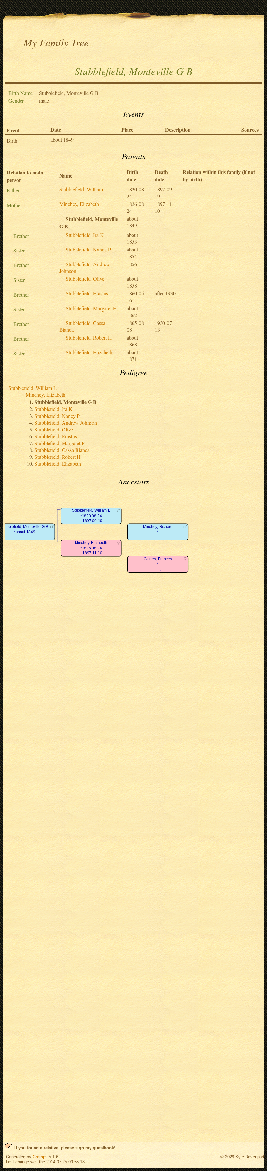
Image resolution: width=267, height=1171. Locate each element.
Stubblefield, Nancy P (88, 249)
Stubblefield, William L (83, 189)
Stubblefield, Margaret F (91, 308)
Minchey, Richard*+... (158, 531)
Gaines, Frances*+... (158, 564)
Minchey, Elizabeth (79, 203)
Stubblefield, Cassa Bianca (62, 449)
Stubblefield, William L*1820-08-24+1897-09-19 (91, 515)
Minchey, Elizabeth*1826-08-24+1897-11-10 (91, 548)
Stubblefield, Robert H (89, 337)
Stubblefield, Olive (85, 278)
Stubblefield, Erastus (87, 293)
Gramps (40, 1156)
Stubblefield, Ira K (85, 234)
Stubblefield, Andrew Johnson (66, 422)
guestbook (103, 1147)
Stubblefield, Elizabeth (89, 352)
